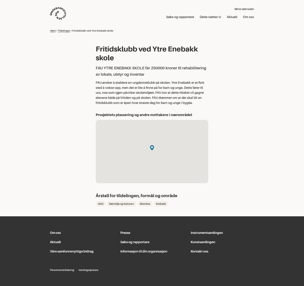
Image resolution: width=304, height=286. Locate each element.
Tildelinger (64, 30)
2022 (100, 203)
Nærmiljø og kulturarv (121, 203)
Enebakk (161, 203)
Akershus (145, 203)
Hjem (53, 30)
